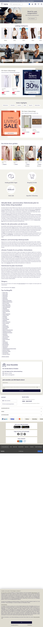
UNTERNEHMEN (5, 414)
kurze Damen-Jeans (6, 304)
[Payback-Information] (40, 451)
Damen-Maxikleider (6, 313)
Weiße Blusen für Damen (7, 332)
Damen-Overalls (6, 323)
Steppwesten (5, 299)
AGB (11, 446)
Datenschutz (15, 446)
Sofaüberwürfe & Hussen (7, 301)
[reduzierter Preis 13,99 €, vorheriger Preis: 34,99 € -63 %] (26, 121)
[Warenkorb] (41, 4)
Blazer (4, 232)
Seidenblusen (5, 341)
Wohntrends (8, 214)
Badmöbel (17, 256)
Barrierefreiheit (20, 446)
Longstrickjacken (6, 319)
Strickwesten (5, 296)
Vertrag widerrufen (5, 446)
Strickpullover (5, 338)
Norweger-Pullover (6, 354)
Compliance (32, 446)
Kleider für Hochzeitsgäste (8, 329)
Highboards (5, 297)
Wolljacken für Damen (7, 331)
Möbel (25, 105)
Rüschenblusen (5, 352)
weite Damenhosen (6, 307)
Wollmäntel (5, 308)
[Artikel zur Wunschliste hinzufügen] (9, 76)
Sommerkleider (5, 325)
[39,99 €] (30, 153)
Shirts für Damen (6, 336)
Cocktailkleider (10, 234)
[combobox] (18, 4)
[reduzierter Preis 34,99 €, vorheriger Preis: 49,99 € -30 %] (6, 81)
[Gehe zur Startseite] (6, 4)
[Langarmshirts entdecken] (11, 15)
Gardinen (19, 105)
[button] (2, 4)
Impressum (26, 446)
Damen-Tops (5, 292)
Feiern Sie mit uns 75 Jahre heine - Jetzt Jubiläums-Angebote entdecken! (21, 1)
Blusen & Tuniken (6, 303)
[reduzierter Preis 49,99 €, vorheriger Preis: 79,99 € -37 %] (17, 81)
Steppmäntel (5, 295)
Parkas (4, 340)
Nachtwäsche (5, 346)
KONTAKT (3, 397)
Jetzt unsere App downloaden (21, 424)
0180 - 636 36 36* (27, 401)
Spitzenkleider (5, 343)
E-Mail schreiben (6, 401)
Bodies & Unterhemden (7, 300)
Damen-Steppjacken (7, 305)
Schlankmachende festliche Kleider (9, 348)
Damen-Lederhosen (6, 321)
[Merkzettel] (38, 4)
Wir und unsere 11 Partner (6, 592)
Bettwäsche (5, 105)
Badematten (37, 105)
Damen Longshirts (6, 339)
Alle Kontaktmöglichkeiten (9, 403)
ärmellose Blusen (6, 309)
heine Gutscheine (21, 283)
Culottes (4, 324)
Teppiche (30, 105)
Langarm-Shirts (6, 315)
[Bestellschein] (35, 4)
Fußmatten (13, 105)
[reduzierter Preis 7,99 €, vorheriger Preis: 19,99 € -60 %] (37, 121)
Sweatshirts (5, 333)
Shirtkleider (5, 316)
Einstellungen (29, 625)
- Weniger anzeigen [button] (5, 356)
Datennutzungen (34, 592)
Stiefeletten (5, 320)
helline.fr (13, 287)
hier (26, 598)
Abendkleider (32, 210)
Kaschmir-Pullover (6, 350)
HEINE (2, 411)
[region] (21, 608)
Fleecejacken (5, 328)
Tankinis (4, 312)
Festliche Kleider (6, 327)
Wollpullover (5, 347)
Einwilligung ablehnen (14, 625)
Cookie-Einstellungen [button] (38, 446)
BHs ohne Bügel (6, 344)
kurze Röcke (5, 317)
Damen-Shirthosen (6, 311)
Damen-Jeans (5, 293)
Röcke (13, 227)
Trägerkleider (5, 335)
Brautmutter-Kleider (6, 351)
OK (21, 622)
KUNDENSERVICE (5, 408)
